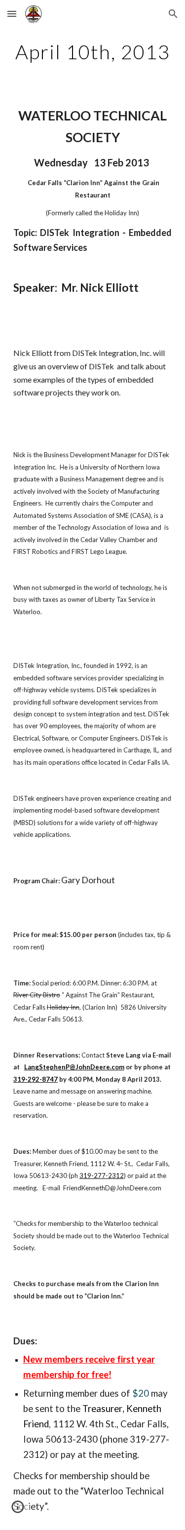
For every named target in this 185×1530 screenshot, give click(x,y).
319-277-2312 (101, 1175)
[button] (12, 13)
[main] (92, 52)
